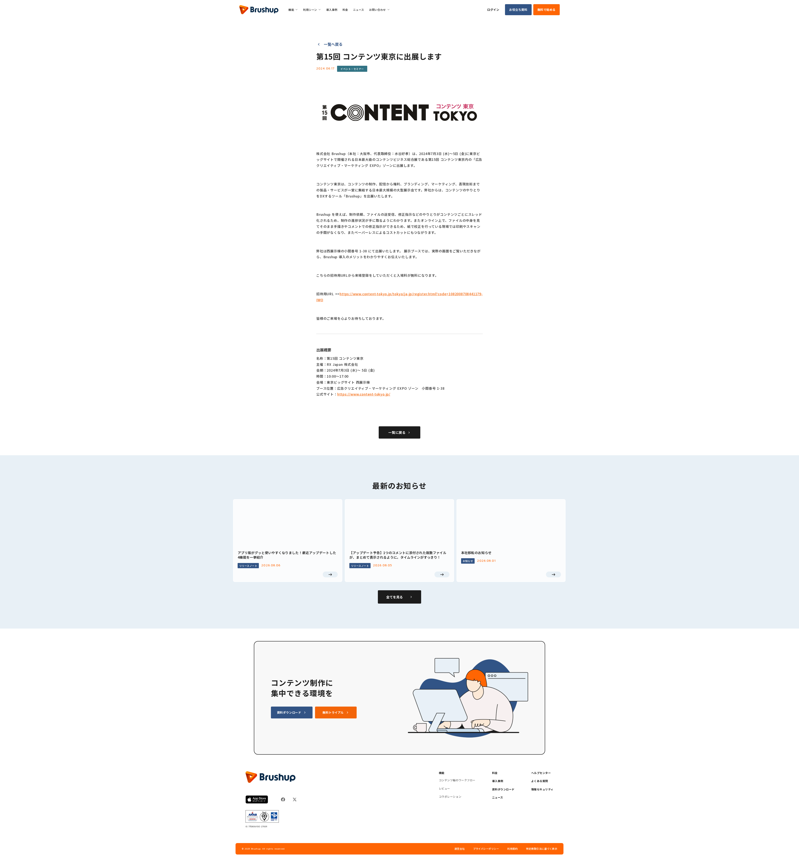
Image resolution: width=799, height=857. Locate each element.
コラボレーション (450, 796)
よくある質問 (539, 781)
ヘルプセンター (541, 773)
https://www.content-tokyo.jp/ (363, 394)
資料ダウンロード (503, 789)
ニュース (497, 797)
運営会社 (459, 848)
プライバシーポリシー (486, 848)
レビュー (444, 788)
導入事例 (497, 781)
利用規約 (512, 848)
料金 (495, 773)
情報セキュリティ (542, 789)
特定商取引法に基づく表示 (541, 848)
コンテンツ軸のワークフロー (457, 780)
